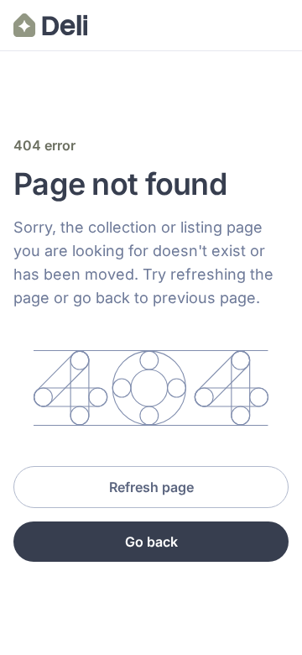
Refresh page (151, 487)
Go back (151, 541)
